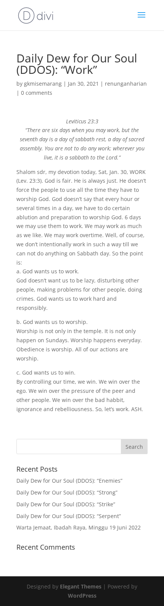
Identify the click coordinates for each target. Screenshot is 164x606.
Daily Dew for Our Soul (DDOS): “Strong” (66, 492)
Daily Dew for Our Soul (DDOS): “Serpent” (68, 516)
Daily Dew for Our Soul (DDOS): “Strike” (65, 504)
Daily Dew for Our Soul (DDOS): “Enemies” (69, 480)
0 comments (36, 92)
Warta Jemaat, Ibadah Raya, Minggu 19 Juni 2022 (78, 527)
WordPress (82, 595)
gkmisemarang (43, 83)
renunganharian (126, 83)
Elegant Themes (80, 586)
